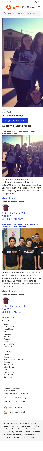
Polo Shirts (8, 341)
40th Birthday (10, 374)
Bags (6, 324)
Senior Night (9, 377)
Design (15, 120)
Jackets (7, 336)
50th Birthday (9, 367)
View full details (9, 198)
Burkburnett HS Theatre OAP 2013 (17, 131)
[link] (12, 7)
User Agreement (33, 432)
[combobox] (21, 13)
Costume (8, 357)
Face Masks (8, 329)
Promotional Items (25, 423)
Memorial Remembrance (14, 359)
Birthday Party (10, 372)
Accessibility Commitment (14, 432)
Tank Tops (8, 346)
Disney (6, 354)
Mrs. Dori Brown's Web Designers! (21, 225)
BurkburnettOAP (9, 133)
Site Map (36, 423)
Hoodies (7, 334)
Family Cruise (9, 364)
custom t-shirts (33, 426)
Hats (6, 331)
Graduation (9, 362)
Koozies (7, 339)
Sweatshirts (9, 344)
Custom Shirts (10, 326)
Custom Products (10, 423)
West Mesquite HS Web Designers (17, 224)
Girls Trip (7, 369)
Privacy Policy (11, 429)
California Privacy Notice (27, 429)
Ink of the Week (8, 317)
